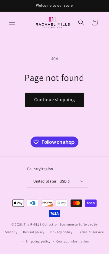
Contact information (72, 241)
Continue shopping (54, 99)
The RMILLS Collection (41, 224)
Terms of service (91, 232)
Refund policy (34, 232)
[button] (12, 22)
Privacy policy (61, 232)
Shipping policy (38, 241)
